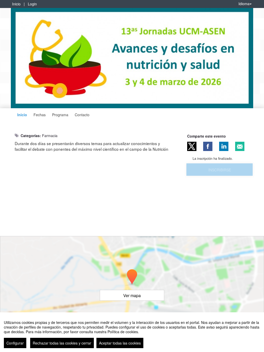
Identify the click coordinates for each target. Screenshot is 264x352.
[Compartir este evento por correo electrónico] (239, 146)
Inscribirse (219, 169)
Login (32, 3)
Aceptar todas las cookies (120, 343)
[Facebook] (207, 146)
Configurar (15, 343)
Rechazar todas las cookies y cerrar (62, 343)
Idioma (244, 3)
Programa (60, 114)
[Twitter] (191, 146)
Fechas (40, 114)
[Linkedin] (223, 146)
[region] (132, 332)
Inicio (16, 3)
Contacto (82, 114)
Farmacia (49, 135)
